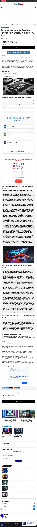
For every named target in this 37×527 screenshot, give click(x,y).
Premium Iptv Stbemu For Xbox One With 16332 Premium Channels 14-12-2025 (18, 436)
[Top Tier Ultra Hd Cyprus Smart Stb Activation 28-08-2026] (5, 476)
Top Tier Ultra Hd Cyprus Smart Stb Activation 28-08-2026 (18, 474)
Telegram (22, 62)
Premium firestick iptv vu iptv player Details (17, 370)
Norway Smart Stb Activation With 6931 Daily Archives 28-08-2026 (20, 492)
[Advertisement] (18, 16)
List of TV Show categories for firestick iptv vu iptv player (19, 376)
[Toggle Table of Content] (27, 367)
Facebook (17, 62)
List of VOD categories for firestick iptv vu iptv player (18, 375)
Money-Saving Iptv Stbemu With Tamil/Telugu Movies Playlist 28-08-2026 (21, 486)
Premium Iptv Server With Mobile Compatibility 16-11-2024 (7, 435)
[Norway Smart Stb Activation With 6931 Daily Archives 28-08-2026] (5, 494)
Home (2, 24)
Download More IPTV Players (18, 151)
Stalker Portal (6, 24)
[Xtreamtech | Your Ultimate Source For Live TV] (18, 4)
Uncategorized (5, 503)
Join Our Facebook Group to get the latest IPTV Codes (19, 52)
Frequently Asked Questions (14, 377)
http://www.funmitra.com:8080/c (16, 100)
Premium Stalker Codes (12, 24)
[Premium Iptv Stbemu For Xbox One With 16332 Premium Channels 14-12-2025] (18, 431)
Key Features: (14, 369)
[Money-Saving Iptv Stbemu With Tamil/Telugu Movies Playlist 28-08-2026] (5, 488)
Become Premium (18, 460)
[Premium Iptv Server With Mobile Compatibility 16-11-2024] (7, 431)
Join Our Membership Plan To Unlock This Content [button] (21, 104)
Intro (11, 368)
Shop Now (18, 181)
